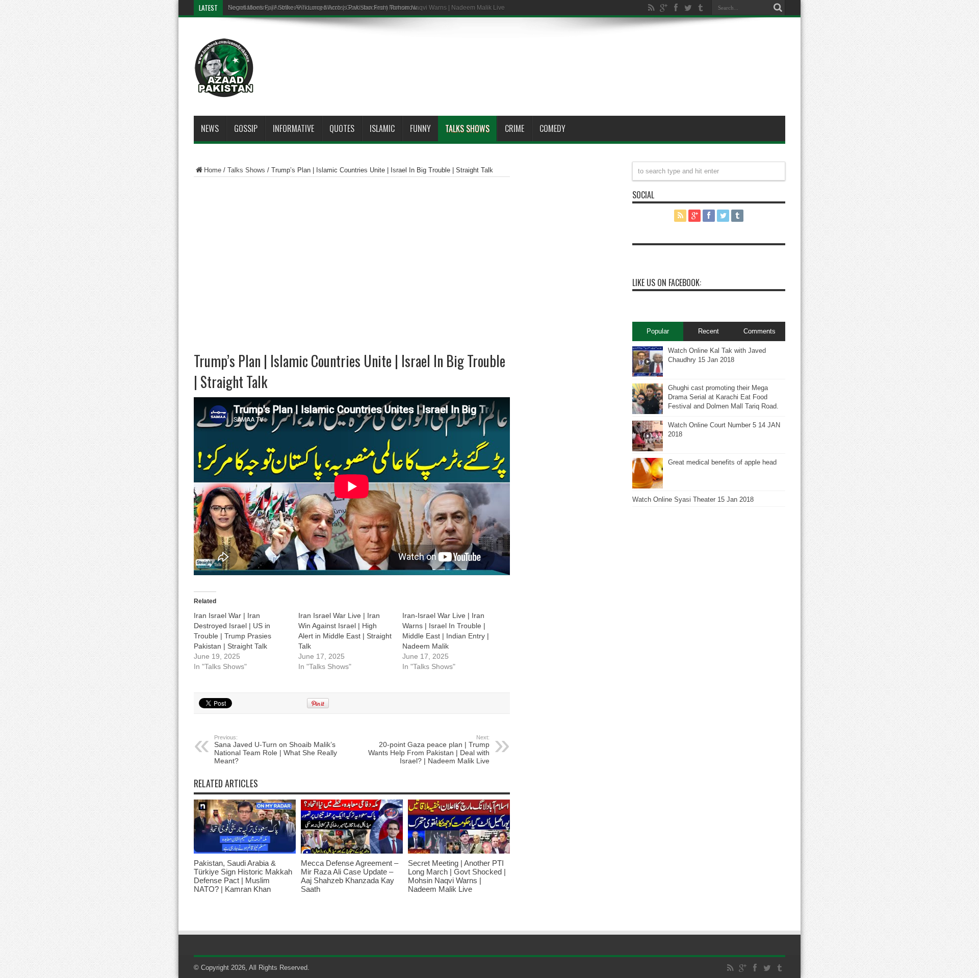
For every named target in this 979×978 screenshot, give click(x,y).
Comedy (552, 128)
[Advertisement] (520, 53)
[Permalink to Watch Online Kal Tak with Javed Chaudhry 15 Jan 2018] (647, 374)
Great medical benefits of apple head (722, 462)
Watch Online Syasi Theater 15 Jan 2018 (693, 499)
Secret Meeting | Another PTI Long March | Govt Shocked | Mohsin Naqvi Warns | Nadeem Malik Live (457, 876)
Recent (708, 331)
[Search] (777, 7)
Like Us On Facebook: (666, 282)
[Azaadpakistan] (224, 90)
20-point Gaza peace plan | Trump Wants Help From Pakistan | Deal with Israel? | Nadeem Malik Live (429, 749)
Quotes (341, 128)
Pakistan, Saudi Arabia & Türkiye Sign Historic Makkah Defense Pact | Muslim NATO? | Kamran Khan (243, 876)
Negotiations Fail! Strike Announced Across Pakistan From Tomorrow (322, 7)
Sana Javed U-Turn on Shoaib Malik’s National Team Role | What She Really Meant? (275, 749)
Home (212, 170)
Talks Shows (467, 128)
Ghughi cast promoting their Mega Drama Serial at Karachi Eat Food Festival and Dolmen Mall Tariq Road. (723, 397)
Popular (658, 331)
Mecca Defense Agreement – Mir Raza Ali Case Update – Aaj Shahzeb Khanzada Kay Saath (349, 876)
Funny (420, 128)
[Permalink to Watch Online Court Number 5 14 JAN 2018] (647, 449)
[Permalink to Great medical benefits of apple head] (647, 486)
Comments (759, 331)
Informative (293, 128)
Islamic (382, 128)
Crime (514, 128)
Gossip (245, 128)
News (210, 128)
